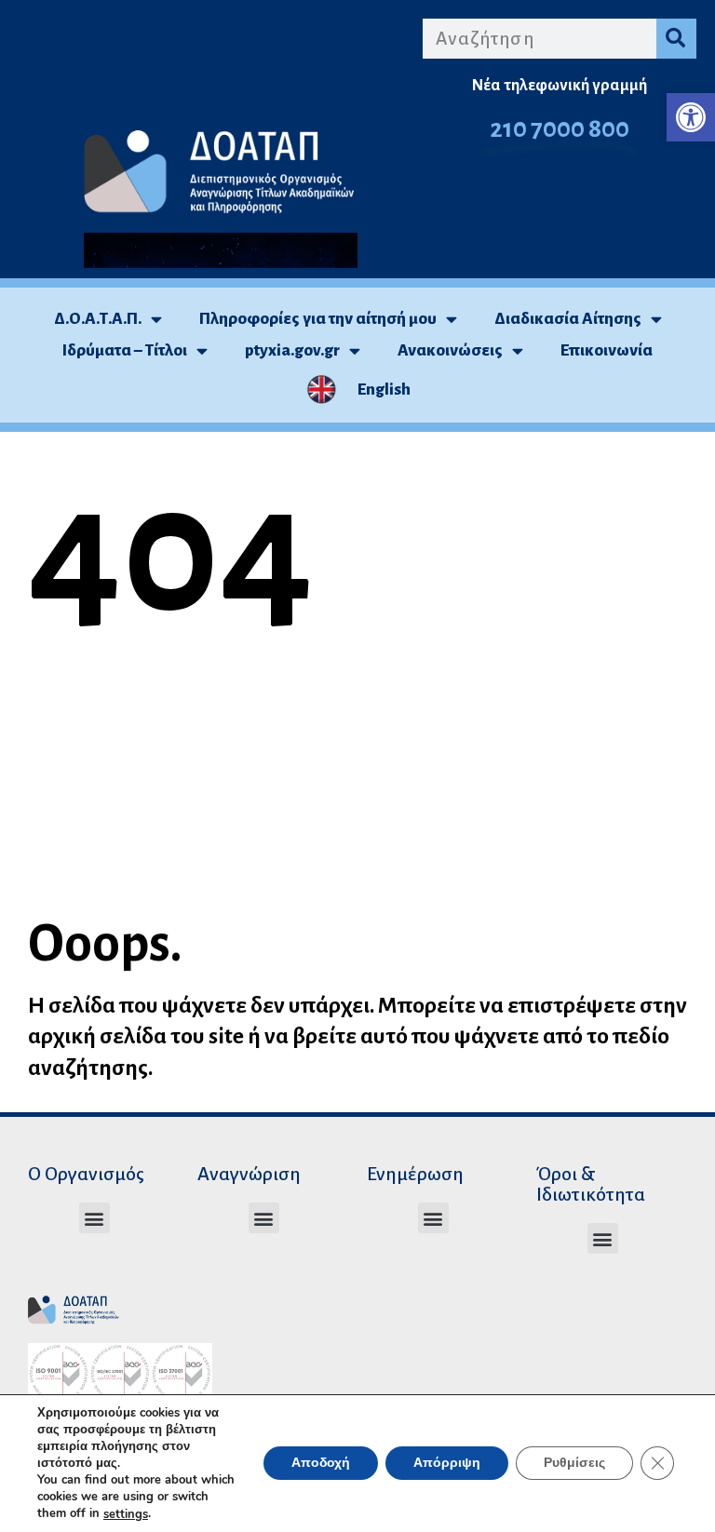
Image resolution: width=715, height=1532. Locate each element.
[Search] (676, 39)
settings (125, 1514)
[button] (691, 117)
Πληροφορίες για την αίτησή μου (318, 319)
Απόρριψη (446, 1463)
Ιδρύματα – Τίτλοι (124, 350)
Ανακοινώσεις (450, 350)
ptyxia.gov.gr (292, 350)
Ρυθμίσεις (574, 1463)
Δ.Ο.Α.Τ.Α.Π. (98, 319)
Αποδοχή (320, 1463)
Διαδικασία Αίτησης (567, 319)
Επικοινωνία (606, 350)
